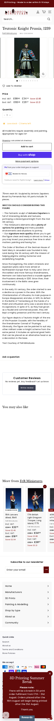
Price (5, 93)
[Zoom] (43, 74)
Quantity (7, 109)
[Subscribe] (46, 570)
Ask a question (11, 356)
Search (5, 642)
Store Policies (8, 653)
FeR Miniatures (9, 33)
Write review (26, 387)
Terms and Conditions (12, 649)
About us (6, 645)
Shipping (6, 140)
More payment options (27, 161)
